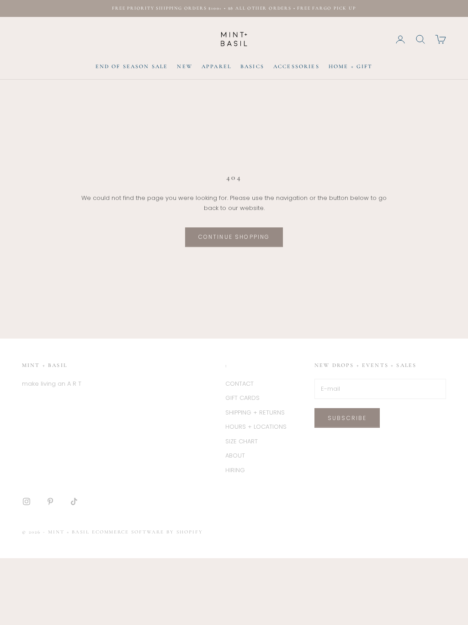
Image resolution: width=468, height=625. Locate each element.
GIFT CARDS (242, 397)
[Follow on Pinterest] (50, 501)
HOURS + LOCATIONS (256, 426)
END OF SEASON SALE (132, 66)
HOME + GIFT (351, 66)
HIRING (235, 470)
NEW (184, 66)
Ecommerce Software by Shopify (147, 532)
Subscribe (347, 418)
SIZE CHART (241, 441)
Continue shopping (234, 237)
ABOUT (235, 455)
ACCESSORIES (296, 66)
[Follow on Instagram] (26, 501)
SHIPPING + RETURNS (255, 412)
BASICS (252, 66)
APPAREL (216, 66)
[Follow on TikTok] (74, 501)
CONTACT (239, 383)
